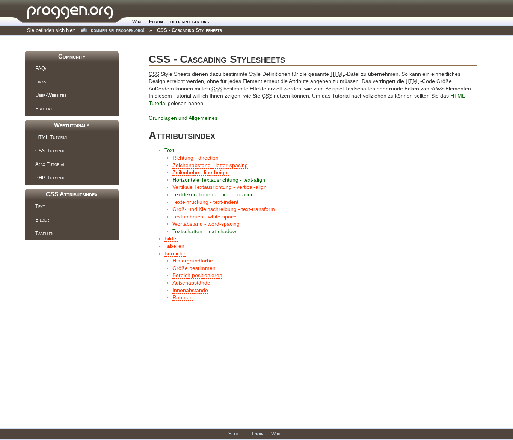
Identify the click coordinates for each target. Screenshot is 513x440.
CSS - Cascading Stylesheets (189, 30)
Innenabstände (190, 290)
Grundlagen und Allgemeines (183, 118)
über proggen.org (189, 21)
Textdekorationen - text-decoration (213, 194)
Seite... (236, 434)
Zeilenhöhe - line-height (200, 172)
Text (40, 206)
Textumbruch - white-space (204, 217)
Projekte (45, 109)
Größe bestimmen (194, 268)
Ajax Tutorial (50, 164)
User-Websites (50, 95)
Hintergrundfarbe (192, 261)
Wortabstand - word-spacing (206, 224)
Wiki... (278, 434)
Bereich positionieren (197, 275)
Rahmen (182, 297)
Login (258, 434)
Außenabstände (191, 283)
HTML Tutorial (51, 137)
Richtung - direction (195, 158)
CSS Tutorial (50, 151)
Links (40, 81)
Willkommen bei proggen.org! (113, 30)
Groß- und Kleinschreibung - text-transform (223, 209)
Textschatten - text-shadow (204, 231)
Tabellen (44, 233)
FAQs (41, 68)
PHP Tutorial (50, 178)
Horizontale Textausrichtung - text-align (218, 180)
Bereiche (175, 253)
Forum (156, 21)
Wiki (137, 21)
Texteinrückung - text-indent (205, 202)
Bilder (42, 220)
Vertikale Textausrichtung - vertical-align (219, 187)
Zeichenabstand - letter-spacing (210, 165)
